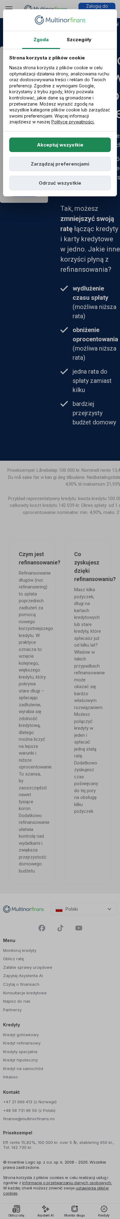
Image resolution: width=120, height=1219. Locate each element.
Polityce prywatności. (72, 121)
